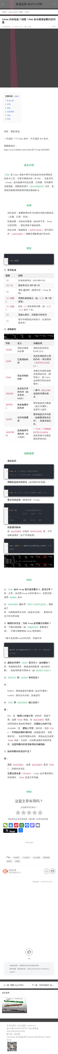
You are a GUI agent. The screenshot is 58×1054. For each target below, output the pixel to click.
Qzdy (9, 1040)
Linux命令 (26, 857)
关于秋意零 (11, 1025)
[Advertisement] (29, 58)
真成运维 (46, 857)
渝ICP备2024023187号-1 (17, 1028)
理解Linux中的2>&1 (18, 985)
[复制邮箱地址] (52, 871)
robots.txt (31, 1025)
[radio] (18, 813)
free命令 (16, 857)
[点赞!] (29, 952)
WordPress (39, 1037)
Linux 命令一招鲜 (15, 12)
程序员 (9, 861)
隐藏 (16, 96)
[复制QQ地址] (46, 871)
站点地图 (21, 1025)
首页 (4, 12)
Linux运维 (36, 857)
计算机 (17, 861)
